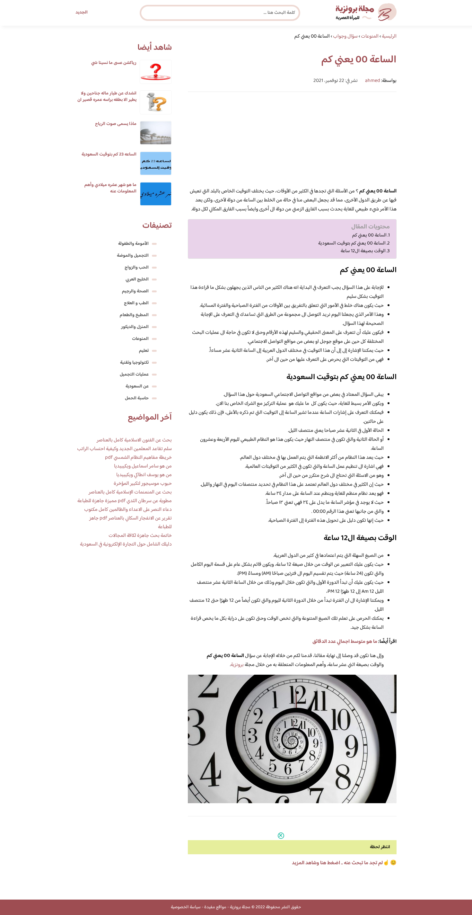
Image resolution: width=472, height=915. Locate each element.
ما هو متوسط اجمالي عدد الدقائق (344, 641)
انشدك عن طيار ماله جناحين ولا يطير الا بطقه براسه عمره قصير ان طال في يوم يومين (106, 100)
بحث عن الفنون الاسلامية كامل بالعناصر (134, 440)
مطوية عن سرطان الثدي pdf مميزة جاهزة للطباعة (124, 501)
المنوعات (140, 339)
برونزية (237, 665)
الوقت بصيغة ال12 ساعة (363, 251)
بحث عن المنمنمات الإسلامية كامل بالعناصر (130, 492)
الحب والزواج (137, 267)
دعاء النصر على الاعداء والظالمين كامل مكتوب (128, 509)
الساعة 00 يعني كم (369, 235)
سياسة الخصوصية (186, 907)
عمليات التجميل (134, 374)
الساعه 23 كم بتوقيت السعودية (109, 154)
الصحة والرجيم (135, 291)
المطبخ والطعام (134, 315)
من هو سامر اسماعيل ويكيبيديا (143, 466)
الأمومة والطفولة (133, 244)
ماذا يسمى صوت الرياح (115, 124)
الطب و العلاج (136, 303)
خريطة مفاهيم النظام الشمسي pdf (138, 457)
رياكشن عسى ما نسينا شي (113, 63)
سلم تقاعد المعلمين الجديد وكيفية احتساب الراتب (124, 449)
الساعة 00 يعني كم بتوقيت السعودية (352, 243)
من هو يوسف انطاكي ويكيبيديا (144, 475)
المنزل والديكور (135, 327)
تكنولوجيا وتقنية (134, 363)
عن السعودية (137, 386)
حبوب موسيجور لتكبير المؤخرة (143, 483)
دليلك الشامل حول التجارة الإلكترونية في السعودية (126, 544)
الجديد (81, 12)
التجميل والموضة (133, 256)
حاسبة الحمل (137, 398)
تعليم (144, 351)
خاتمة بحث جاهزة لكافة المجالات (140, 535)
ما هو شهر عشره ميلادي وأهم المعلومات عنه (110, 188)
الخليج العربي (137, 279)
